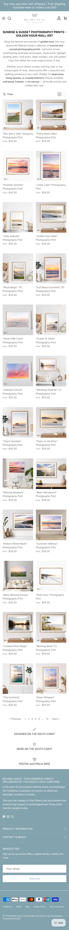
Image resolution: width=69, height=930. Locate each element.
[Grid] (59, 94)
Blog (27, 906)
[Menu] (3, 18)
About (18, 906)
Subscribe (34, 878)
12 (47, 718)
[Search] (11, 18)
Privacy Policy (39, 906)
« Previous (15, 718)
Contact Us (7, 906)
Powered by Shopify (11, 918)
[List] (64, 94)
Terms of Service (56, 906)
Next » (56, 718)
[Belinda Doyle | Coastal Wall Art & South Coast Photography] (34, 18)
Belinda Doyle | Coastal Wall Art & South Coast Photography (36, 916)
